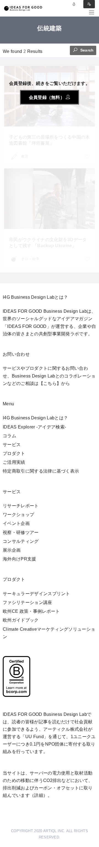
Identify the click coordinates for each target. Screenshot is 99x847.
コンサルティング (21, 541)
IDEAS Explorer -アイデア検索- (34, 427)
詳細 (38, 795)
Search (86, 50)
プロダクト (14, 453)
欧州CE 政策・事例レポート (31, 611)
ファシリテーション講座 (27, 602)
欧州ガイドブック (21, 620)
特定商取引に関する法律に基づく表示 (41, 471)
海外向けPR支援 (19, 559)
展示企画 (12, 550)
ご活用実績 (14, 462)
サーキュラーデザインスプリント (36, 593)
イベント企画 (16, 523)
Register (89, 4)
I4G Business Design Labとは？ (35, 418)
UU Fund (34, 736)
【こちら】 (50, 383)
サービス (12, 444)
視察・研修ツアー (21, 532)
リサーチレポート (21, 505)
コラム (9, 435)
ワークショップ (18, 514)
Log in (74, 4)
